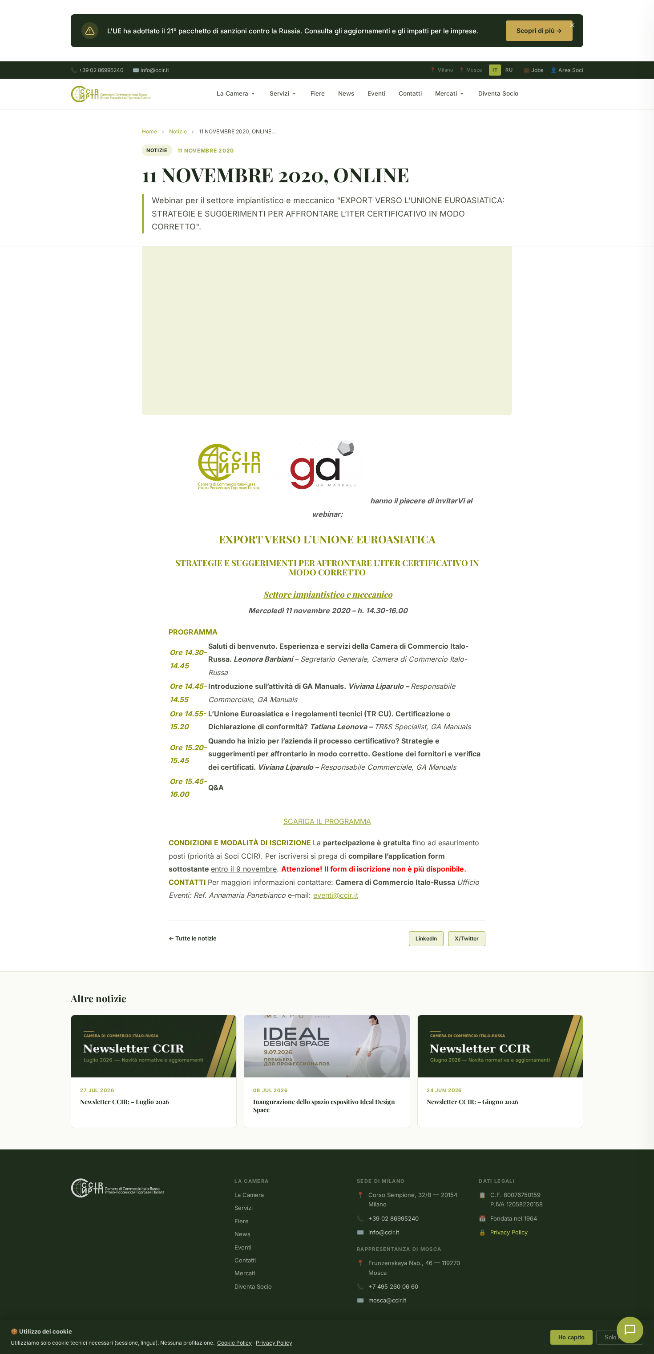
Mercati (446, 93)
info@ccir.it (383, 1232)
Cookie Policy (234, 1342)
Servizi (279, 93)
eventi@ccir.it (335, 895)
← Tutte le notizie (193, 938)
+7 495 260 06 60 (393, 1286)
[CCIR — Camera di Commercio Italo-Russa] (111, 93)
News (346, 93)
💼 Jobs (533, 70)
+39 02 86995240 (393, 1218)
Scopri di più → (539, 30)
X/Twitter (467, 938)
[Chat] (630, 1330)
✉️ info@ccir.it (151, 70)
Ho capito (571, 1337)
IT (495, 70)
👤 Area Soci (566, 70)
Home (149, 131)
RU (509, 70)
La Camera (232, 93)
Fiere (318, 93)
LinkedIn (426, 938)
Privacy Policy (509, 1232)
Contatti (410, 93)
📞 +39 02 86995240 (97, 70)
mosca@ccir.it (387, 1300)
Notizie (178, 131)
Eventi (376, 93)
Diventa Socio (498, 93)
